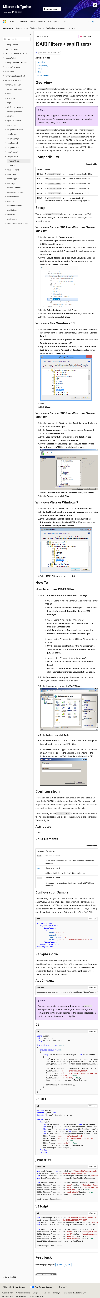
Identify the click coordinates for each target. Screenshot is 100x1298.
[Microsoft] (4, 21)
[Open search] (87, 21)
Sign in (94, 21)
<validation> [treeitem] (12, 210)
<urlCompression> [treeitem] (14, 205)
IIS (45, 36)
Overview (41, 62)
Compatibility (42, 65)
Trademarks (20, 1296)
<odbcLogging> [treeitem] (13, 179)
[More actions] (96, 37)
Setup (39, 68)
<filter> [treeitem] (12, 165)
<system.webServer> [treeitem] (15, 89)
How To (40, 72)
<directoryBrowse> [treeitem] (14, 112)
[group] (66, 992)
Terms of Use (7, 1296)
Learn (38, 36)
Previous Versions (23, 1293)
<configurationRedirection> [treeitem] (16, 62)
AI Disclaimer (7, 1293)
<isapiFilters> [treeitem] (14, 161)
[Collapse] (30, 34)
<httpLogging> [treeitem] (13, 138)
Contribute (45, 1293)
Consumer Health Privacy (74, 1293)
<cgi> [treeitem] (9, 103)
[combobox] (16, 39)
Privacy (56, 1293)
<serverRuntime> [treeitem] (14, 188)
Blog (35, 1293)
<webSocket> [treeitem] (12, 219)
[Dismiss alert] (95, 5)
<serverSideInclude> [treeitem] (15, 192)
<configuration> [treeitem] (11, 44)
